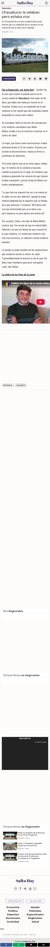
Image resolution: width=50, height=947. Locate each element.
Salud (35, 921)
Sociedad (13, 921)
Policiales (35, 910)
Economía (12, 907)
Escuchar (10, 79)
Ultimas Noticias (15, 901)
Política (13, 910)
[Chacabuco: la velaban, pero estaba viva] (25, 55)
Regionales (7, 385)
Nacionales (13, 918)
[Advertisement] (25, 357)
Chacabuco (20, 385)
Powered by (25, 941)
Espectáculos (35, 914)
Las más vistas (35, 901)
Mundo (35, 907)
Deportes (13, 914)
